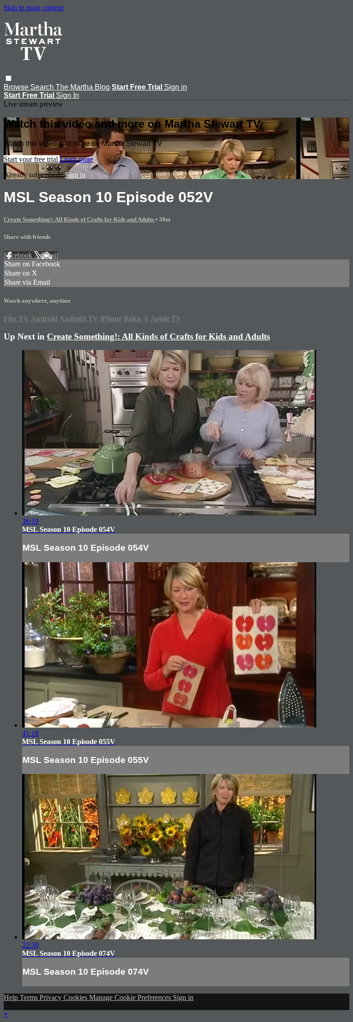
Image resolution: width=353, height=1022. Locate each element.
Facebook (19, 255)
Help (12, 997)
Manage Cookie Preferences (131, 997)
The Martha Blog (83, 87)
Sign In (67, 95)
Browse (17, 87)
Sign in (175, 87)
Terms (30, 997)
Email (49, 255)
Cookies (76, 997)
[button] (8, 78)
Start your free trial (32, 159)
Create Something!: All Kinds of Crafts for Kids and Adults (79, 219)
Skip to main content (33, 7)
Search (43, 87)
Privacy (51, 997)
